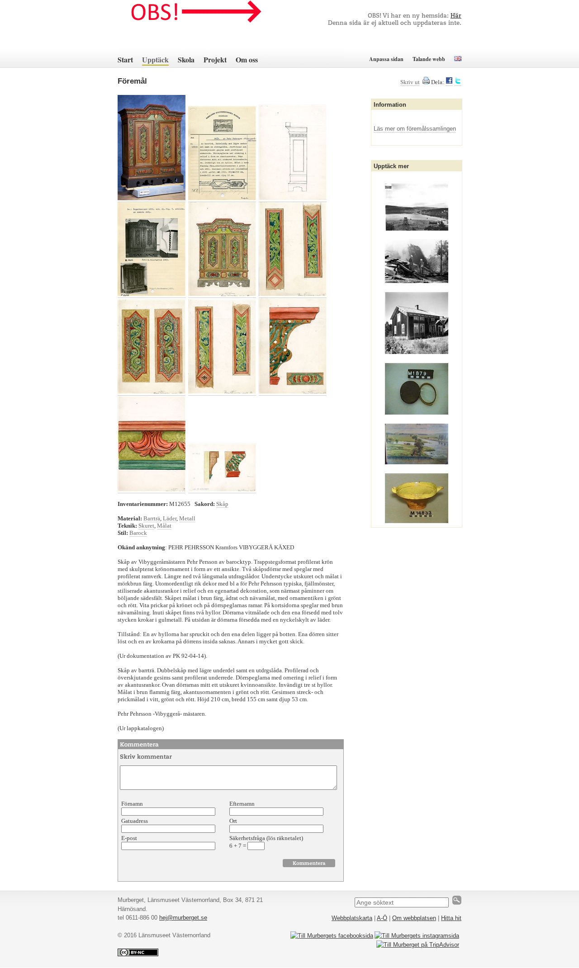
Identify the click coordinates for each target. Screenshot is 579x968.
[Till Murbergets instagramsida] (417, 935)
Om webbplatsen (414, 918)
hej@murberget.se (183, 917)
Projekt (215, 59)
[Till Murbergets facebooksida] (331, 935)
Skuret (146, 525)
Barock (138, 532)
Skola (186, 59)
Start (125, 59)
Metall (187, 518)
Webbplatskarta (352, 918)
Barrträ (151, 518)
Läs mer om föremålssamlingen (415, 128)
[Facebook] (449, 82)
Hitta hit (451, 918)
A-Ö (382, 918)
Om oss (247, 59)
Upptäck (155, 59)
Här (456, 16)
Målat (164, 525)
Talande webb (429, 59)
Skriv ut (410, 82)
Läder (169, 518)
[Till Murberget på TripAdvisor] (417, 944)
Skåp (222, 504)
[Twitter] (457, 82)
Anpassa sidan (386, 59)
